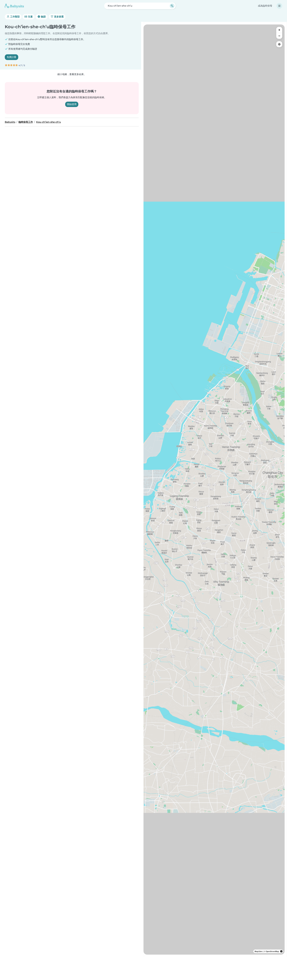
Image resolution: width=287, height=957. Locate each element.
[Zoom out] (279, 36)
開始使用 (72, 104)
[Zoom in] (279, 30)
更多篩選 (59, 16)
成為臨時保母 (265, 5)
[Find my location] (279, 44)
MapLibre (258, 951)
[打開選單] (279, 6)
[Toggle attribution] (281, 951)
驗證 (43, 16)
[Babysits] (14, 5)
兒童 (30, 16)
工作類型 (15, 16)
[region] (214, 489)
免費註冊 (11, 57)
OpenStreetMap (272, 951)
